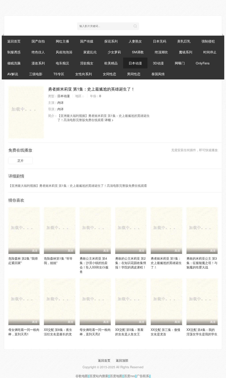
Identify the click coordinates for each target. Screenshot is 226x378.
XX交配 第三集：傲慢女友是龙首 (165, 331)
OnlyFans (203, 63)
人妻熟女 (135, 41)
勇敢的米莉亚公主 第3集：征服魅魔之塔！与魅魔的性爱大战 (201, 262)
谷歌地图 (81, 376)
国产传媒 (86, 41)
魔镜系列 (185, 52)
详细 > (109, 120)
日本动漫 (135, 63)
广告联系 (143, 376)
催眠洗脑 (14, 63)
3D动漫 (158, 63)
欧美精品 (111, 63)
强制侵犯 (208, 41)
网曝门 (180, 63)
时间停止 (210, 52)
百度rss (129, 376)
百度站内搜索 (99, 376)
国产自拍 (38, 41)
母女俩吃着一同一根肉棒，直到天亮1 (23, 331)
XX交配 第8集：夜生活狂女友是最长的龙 (58, 331)
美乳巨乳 (183, 41)
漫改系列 (38, 63)
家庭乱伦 (90, 52)
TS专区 (58, 73)
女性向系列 (83, 73)
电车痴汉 (62, 63)
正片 (20, 160)
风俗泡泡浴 (64, 52)
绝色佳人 (38, 52)
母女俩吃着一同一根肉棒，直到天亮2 (95, 331)
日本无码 (159, 41)
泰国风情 (158, 73)
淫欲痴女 (86, 63)
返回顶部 (122, 360)
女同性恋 (109, 73)
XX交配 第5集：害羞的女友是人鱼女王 (129, 331)
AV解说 (12, 73)
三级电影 (35, 73)
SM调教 (138, 52)
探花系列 (111, 41)
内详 (60, 102)
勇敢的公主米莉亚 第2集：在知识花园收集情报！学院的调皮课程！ (130, 262)
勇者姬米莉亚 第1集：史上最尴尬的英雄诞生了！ (166, 262)
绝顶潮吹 (161, 52)
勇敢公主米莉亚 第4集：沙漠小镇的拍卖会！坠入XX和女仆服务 (94, 265)
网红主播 (62, 41)
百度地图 (116, 376)
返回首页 (14, 41)
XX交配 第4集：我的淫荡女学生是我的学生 (201, 331)
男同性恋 (133, 73)
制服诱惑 (14, 52)
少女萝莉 (114, 52)
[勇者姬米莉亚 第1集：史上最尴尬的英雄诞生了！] (26, 112)
